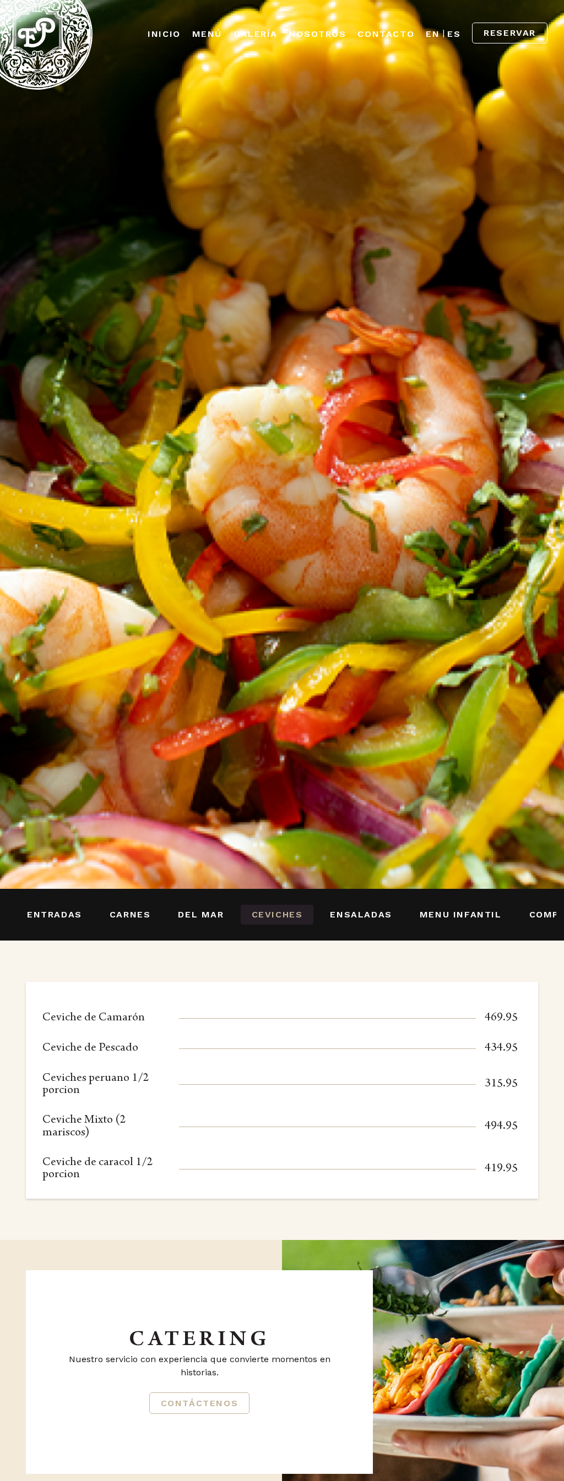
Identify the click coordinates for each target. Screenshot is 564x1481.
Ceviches (277, 914)
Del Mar (201, 914)
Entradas (54, 914)
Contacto (385, 34)
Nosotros (317, 34)
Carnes (130, 914)
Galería (256, 34)
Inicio (164, 34)
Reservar (510, 33)
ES (453, 34)
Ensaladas (361, 914)
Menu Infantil (461, 914)
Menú (207, 34)
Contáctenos (199, 1403)
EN (433, 34)
